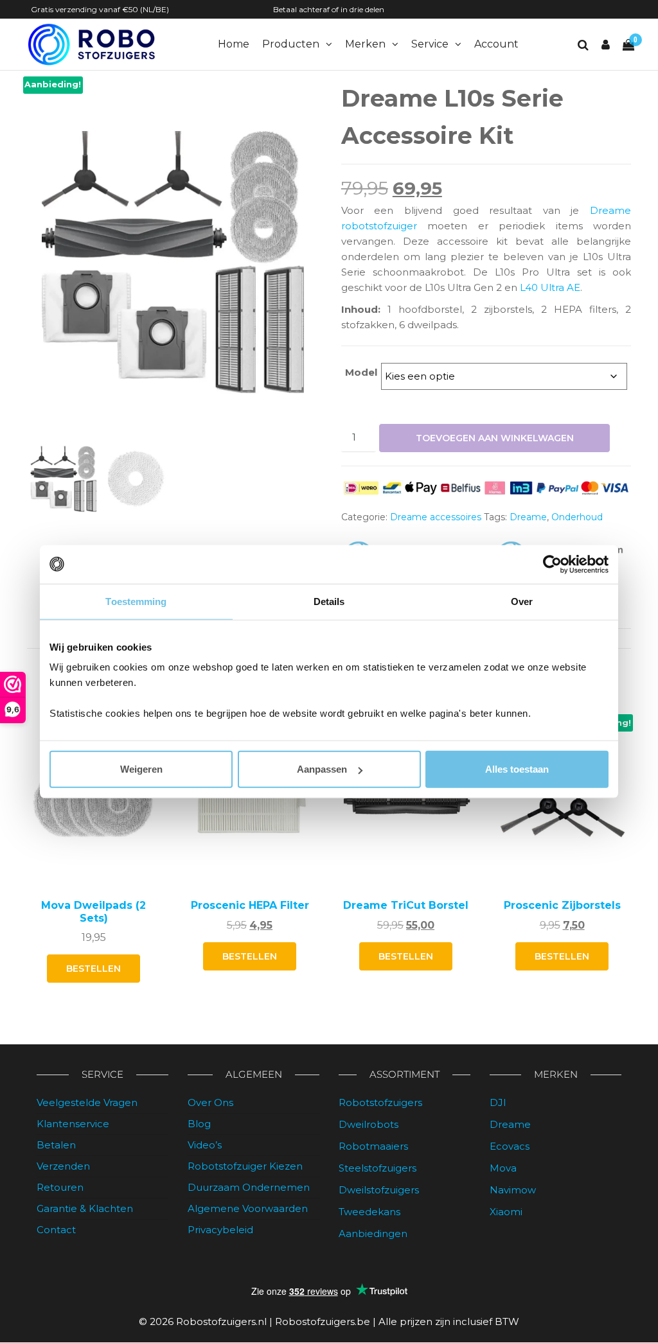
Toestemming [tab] (135, 600)
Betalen (56, 1145)
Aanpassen (322, 769)
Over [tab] (522, 600)
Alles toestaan (517, 769)
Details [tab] (329, 600)
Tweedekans (369, 1212)
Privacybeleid (220, 1230)
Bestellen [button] (93, 968)
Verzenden (63, 1166)
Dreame (528, 517)
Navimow (513, 1190)
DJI (498, 1102)
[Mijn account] (605, 45)
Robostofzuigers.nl (221, 1321)
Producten (290, 44)
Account (496, 44)
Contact (56, 1230)
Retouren (60, 1187)
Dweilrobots (368, 1124)
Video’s (205, 1145)
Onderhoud (577, 517)
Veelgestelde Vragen (87, 1102)
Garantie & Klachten (85, 1208)
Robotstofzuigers (380, 1102)
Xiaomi (506, 1212)
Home (233, 44)
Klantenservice (73, 1124)
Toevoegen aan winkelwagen (495, 438)
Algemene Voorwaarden (248, 1208)
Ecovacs (509, 1146)
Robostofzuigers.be (322, 1321)
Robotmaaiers (373, 1146)
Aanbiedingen (373, 1233)
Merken (365, 44)
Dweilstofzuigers (379, 1190)
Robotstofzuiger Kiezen (245, 1166)
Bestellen (249, 956)
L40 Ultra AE (550, 287)
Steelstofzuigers (377, 1168)
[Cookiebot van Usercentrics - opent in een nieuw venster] (552, 564)
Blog (199, 1124)
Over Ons (210, 1102)
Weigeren (141, 769)
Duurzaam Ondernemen (249, 1187)
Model (361, 372)
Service (430, 44)
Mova (503, 1168)
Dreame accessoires (435, 517)
